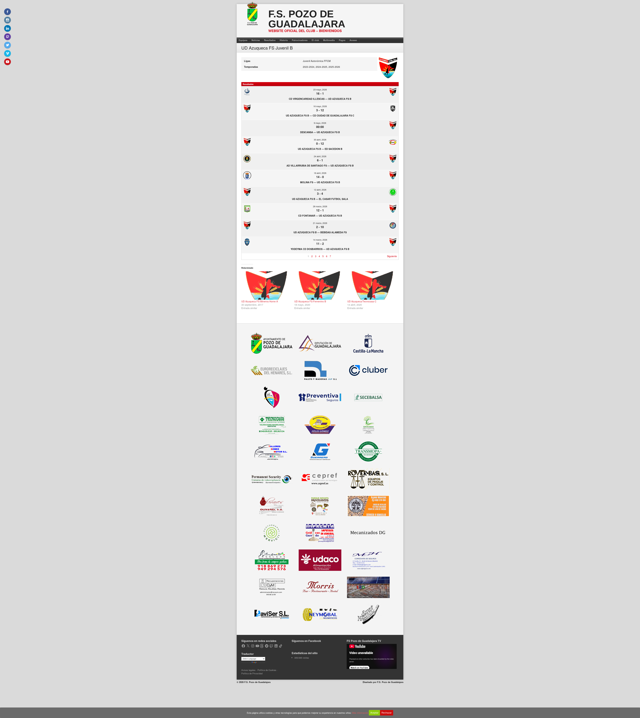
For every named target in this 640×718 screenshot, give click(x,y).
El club (315, 40)
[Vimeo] (7, 53)
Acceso (353, 40)
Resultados (270, 40)
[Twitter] (7, 45)
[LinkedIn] (7, 28)
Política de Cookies (267, 670)
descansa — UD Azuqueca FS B (320, 132)
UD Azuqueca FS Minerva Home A (259, 301)
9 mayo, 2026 (320, 122)
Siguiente (392, 256)
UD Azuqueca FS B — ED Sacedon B (320, 149)
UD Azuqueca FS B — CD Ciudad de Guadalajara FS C (320, 115)
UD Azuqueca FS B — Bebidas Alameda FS (320, 232)
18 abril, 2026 (320, 173)
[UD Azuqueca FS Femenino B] (319, 285)
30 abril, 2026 (320, 139)
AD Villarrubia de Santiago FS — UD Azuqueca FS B (320, 165)
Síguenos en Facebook (306, 641)
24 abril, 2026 (320, 156)
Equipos (243, 40)
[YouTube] (7, 61)
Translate (261, 662)
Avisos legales (248, 670)
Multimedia (329, 40)
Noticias (256, 40)
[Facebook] (7, 11)
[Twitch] (7, 36)
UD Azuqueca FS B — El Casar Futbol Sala (320, 199)
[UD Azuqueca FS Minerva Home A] (266, 285)
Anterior (247, 256)
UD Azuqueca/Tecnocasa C (361, 301)
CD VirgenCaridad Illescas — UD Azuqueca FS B (320, 98)
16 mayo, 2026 (320, 106)
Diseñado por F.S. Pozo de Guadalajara (383, 682)
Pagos (342, 40)
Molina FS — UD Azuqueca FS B (320, 182)
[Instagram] (7, 20)
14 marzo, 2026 (320, 239)
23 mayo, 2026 (320, 89)
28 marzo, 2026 (320, 206)
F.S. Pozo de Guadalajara (306, 19)
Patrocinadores (300, 40)
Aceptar (374, 712)
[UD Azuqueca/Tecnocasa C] (372, 285)
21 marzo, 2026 (320, 223)
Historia (284, 40)
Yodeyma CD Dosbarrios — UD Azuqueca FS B (320, 249)
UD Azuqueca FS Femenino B (310, 301)
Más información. (360, 712)
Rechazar (387, 712)
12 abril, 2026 (320, 189)
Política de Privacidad (251, 673)
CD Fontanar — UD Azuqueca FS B (320, 215)
